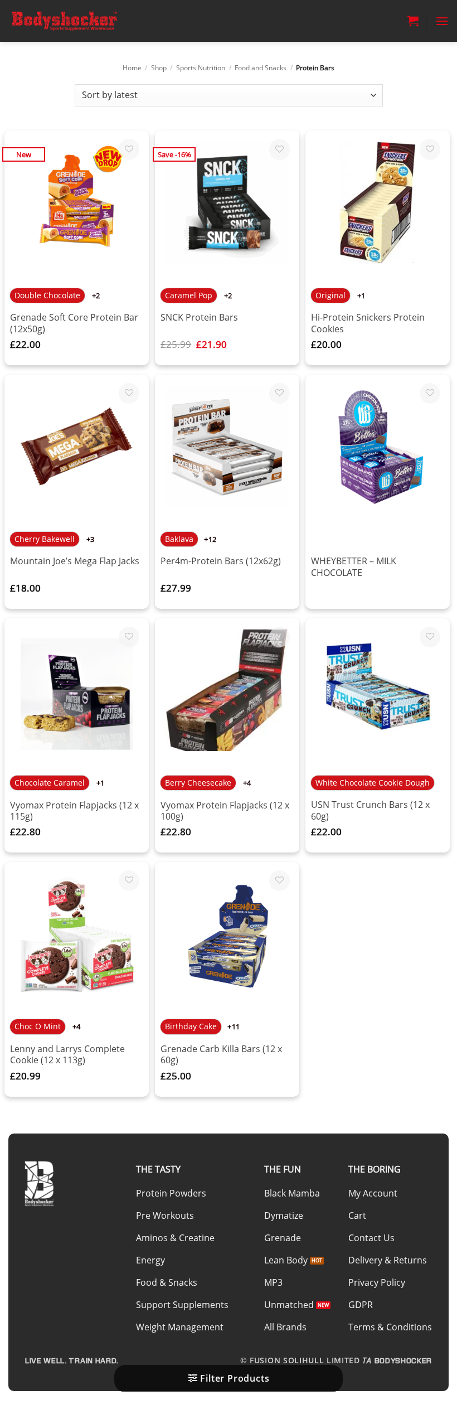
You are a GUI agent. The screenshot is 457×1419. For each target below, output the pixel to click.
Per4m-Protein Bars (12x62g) (221, 561)
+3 (90, 539)
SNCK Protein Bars (199, 317)
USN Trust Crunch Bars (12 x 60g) (370, 810)
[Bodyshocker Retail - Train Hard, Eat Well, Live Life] (64, 20)
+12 (210, 539)
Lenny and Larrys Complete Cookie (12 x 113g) (67, 1054)
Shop (159, 67)
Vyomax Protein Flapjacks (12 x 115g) (74, 811)
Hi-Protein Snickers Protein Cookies (368, 323)
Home (132, 67)
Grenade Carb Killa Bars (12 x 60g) (221, 1054)
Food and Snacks (260, 67)
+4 (247, 783)
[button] (413, 20)
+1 (361, 295)
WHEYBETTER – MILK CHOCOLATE (353, 566)
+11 (233, 1026)
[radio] (47, 295)
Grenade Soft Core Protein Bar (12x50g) (74, 323)
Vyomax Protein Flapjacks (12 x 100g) (225, 811)
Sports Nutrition (200, 67)
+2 (96, 295)
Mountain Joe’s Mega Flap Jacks (74, 561)
